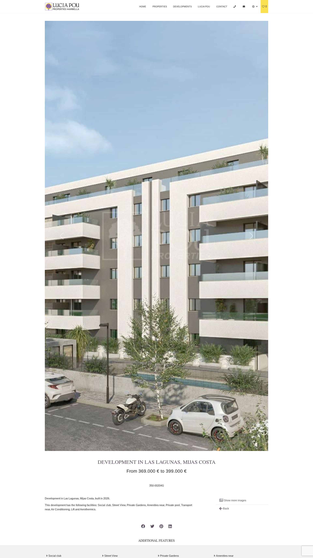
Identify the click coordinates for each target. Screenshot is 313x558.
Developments (182, 6)
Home (142, 6)
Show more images (234, 500)
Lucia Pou (204, 6)
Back (225, 508)
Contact (221, 6)
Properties (159, 6)
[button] (255, 6)
